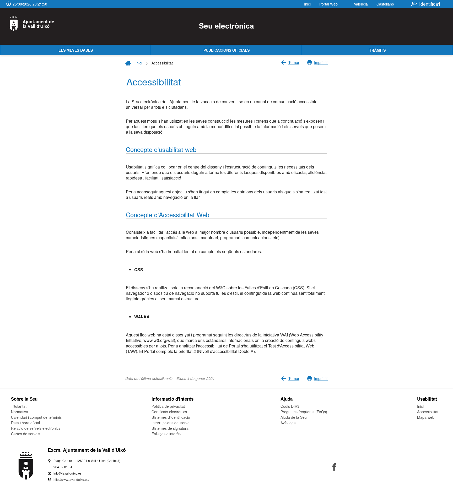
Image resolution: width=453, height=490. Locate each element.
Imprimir (321, 62)
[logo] (35, 26)
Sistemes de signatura (170, 428)
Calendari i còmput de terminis (36, 417)
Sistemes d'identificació (171, 417)
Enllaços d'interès (166, 433)
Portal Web (328, 4)
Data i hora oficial (25, 422)
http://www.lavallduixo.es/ (71, 479)
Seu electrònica (226, 25)
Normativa (19, 411)
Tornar (293, 62)
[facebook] (334, 466)
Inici (307, 4)
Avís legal (288, 422)
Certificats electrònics (169, 411)
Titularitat (18, 406)
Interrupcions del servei (171, 422)
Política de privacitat (168, 406)
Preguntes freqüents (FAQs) (304, 411)
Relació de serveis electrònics (35, 428)
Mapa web (425, 417)
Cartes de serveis (25, 433)
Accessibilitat (427, 411)
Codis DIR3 (290, 406)
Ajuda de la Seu (294, 417)
